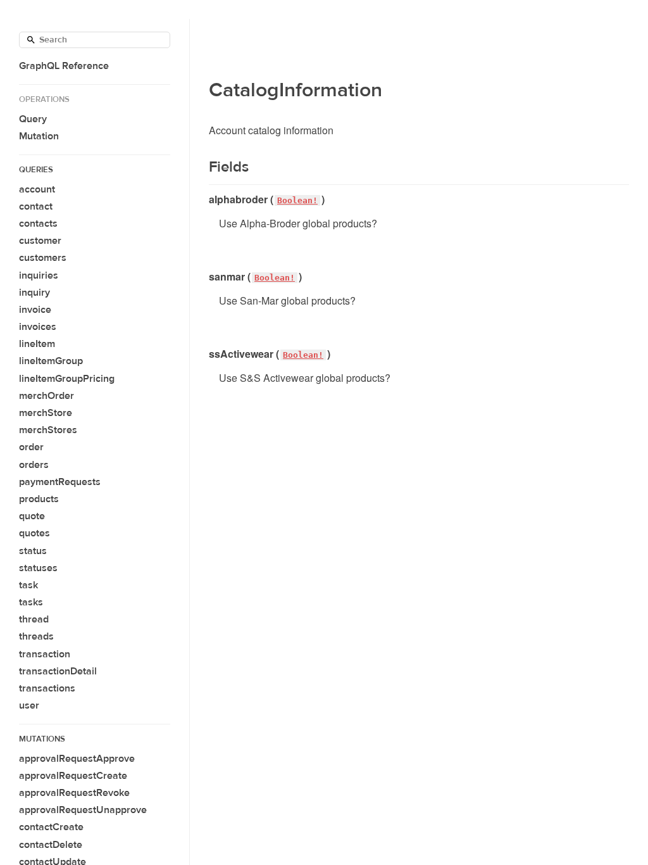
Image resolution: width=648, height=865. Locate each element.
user (29, 705)
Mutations (42, 739)
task (28, 585)
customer (40, 240)
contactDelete (50, 844)
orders (34, 464)
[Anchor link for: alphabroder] (204, 199)
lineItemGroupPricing (67, 378)
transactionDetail (58, 671)
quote (32, 516)
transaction (44, 654)
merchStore (45, 413)
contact (36, 206)
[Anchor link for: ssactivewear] (204, 354)
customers (42, 257)
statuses (38, 568)
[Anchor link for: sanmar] (204, 277)
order (31, 447)
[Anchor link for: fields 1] (201, 167)
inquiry (34, 292)
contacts (38, 223)
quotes (34, 533)
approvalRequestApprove (77, 758)
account (37, 189)
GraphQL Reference (64, 66)
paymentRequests (60, 482)
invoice (35, 309)
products (39, 499)
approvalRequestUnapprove (83, 810)
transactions (47, 688)
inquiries (38, 275)
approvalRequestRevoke (74, 792)
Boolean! (297, 200)
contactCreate (51, 827)
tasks (31, 602)
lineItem (37, 344)
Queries (36, 170)
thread (34, 619)
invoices (37, 326)
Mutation (39, 136)
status (33, 551)
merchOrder (46, 395)
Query (33, 119)
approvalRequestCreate (73, 775)
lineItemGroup (51, 361)
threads (36, 636)
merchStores (48, 430)
